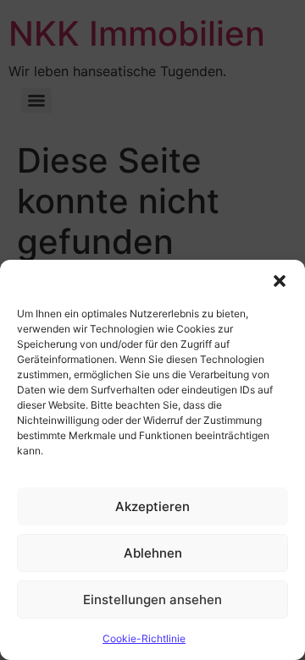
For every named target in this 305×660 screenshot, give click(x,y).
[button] (279, 280)
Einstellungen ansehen (152, 599)
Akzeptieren (152, 506)
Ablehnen (153, 553)
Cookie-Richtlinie (144, 638)
